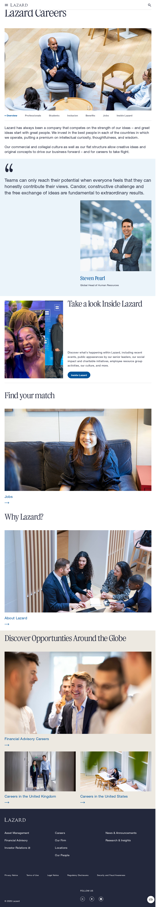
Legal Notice (53, 875)
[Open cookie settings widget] (150, 899)
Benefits (90, 115)
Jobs (106, 115)
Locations (61, 847)
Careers (60, 832)
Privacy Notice (11, 875)
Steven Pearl (92, 278)
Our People (62, 855)
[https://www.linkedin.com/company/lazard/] (82, 899)
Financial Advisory (16, 840)
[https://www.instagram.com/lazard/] (101, 899)
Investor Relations (16, 847)
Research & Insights (118, 840)
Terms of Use (33, 875)
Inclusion (72, 115)
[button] (78, 457)
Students (54, 115)
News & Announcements (121, 832)
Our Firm (60, 840)
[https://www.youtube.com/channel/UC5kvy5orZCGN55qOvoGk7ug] (92, 899)
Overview (12, 115)
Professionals (33, 115)
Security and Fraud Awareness (111, 875)
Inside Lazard (125, 115)
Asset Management (17, 832)
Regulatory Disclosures (78, 875)
